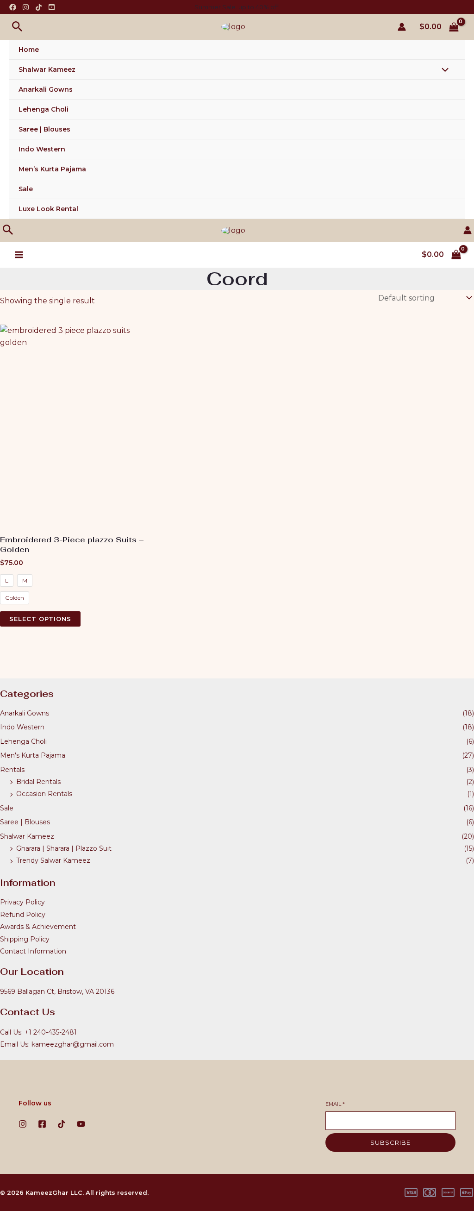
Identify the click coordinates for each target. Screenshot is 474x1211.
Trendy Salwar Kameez (53, 860)
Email (335, 1104)
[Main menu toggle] (19, 254)
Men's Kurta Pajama (32, 755)
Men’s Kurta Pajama (52, 169)
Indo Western (42, 149)
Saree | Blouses (44, 129)
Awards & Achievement (38, 926)
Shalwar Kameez (47, 69)
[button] (17, 27)
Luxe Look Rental (48, 209)
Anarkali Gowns (46, 89)
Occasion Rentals (44, 794)
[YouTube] (51, 7)
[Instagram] (25, 7)
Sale (26, 189)
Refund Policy (22, 914)
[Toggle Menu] (442, 71)
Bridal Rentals (38, 782)
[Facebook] (12, 7)
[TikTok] (38, 7)
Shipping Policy (25, 939)
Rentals (12, 770)
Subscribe (390, 1142)
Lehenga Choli (44, 109)
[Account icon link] (402, 27)
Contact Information (33, 951)
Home (29, 49)
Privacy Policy (22, 902)
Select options (40, 618)
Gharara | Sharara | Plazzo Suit (64, 848)
